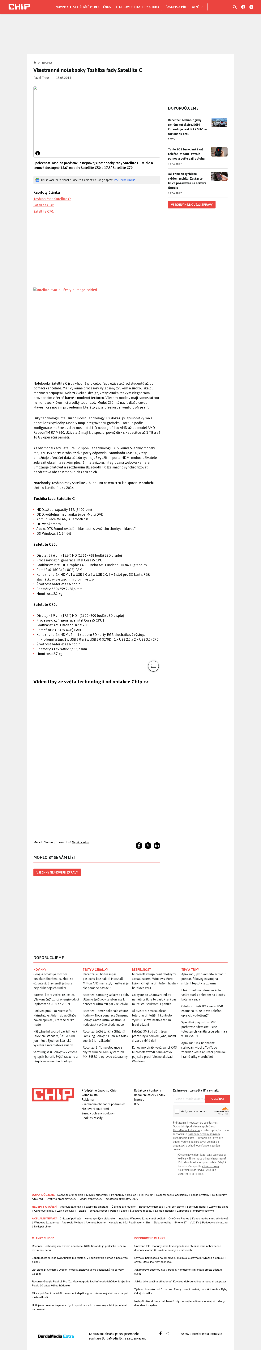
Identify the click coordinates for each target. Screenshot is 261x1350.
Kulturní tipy (219, 1194)
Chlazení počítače (71, 1218)
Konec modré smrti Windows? (210, 1218)
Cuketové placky (44, 1210)
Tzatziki (81, 1210)
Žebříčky (86, 7)
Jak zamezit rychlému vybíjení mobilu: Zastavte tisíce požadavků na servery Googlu (187, 180)
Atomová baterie (96, 1222)
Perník (114, 1210)
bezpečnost (141, 969)
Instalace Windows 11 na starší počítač (141, 1218)
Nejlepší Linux (42, 1226)
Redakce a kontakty (147, 1090)
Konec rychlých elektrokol (100, 1218)
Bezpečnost (103, 7)
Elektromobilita (127, 7)
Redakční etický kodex (149, 1095)
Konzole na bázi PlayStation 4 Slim (130, 1222)
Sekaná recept (98, 1210)
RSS (136, 1104)
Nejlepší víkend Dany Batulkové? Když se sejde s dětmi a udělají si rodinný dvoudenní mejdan (179, 1303)
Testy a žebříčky (95, 969)
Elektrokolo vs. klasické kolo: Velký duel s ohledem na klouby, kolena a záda (203, 994)
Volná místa (90, 1095)
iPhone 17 (180, 1222)
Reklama (88, 1099)
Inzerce (139, 1099)
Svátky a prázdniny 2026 (61, 1198)
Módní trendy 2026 (90, 1198)
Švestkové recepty (141, 1210)
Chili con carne (175, 1206)
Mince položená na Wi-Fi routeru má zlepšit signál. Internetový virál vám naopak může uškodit (80, 1295)
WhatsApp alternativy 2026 (121, 1198)
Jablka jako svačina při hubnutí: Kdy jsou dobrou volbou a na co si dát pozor (180, 1281)
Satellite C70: (43, 211)
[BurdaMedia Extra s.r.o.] (53, 1094)
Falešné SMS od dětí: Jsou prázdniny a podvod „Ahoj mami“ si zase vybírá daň (154, 1036)
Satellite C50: (43, 205)
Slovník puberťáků (97, 1194)
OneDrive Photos (179, 1218)
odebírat (217, 1098)
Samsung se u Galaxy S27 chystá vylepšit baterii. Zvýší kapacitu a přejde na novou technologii (55, 1056)
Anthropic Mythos (72, 1222)
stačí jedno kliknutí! (124, 180)
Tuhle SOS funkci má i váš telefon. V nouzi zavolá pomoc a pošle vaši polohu (186, 154)
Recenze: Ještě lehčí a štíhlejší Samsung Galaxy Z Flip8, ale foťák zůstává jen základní (105, 1036)
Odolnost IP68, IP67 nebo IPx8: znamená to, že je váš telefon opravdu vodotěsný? (202, 1010)
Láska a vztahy (200, 1194)
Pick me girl (146, 1194)
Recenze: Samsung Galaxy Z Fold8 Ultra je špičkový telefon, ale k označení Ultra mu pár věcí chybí (106, 999)
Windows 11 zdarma (46, 1222)
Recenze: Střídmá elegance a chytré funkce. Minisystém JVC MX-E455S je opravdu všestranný (105, 1052)
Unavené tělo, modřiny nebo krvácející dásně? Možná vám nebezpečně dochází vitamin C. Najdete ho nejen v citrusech (177, 1247)
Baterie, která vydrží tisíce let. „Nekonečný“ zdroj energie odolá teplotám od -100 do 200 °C (56, 999)
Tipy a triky (150, 7)
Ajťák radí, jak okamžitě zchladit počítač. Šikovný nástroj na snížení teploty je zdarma (203, 978)
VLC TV (194, 1222)
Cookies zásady (92, 1118)
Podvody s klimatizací (215, 1222)
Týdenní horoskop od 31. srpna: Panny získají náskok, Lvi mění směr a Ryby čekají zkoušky (180, 1291)
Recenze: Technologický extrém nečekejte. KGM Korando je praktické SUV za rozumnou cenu (187, 127)
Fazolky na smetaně (96, 1206)
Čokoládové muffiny (123, 1206)
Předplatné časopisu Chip (99, 1090)
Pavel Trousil (42, 77)
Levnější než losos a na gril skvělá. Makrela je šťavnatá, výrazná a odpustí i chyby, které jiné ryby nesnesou (179, 1259)
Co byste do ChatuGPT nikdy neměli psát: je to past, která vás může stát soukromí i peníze (154, 999)
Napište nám (80, 842)
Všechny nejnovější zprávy (57, 872)
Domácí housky (164, 1210)
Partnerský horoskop (123, 1194)
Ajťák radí (38, 1198)
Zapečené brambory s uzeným (195, 1210)
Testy (74, 7)
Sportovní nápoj (196, 1206)
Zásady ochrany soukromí (99, 1113)
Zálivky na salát (218, 1206)
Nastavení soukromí (95, 1108)
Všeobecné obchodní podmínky (103, 1104)
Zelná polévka (65, 1210)
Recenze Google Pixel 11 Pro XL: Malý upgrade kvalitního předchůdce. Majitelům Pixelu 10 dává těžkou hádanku (81, 1283)
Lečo (124, 1210)
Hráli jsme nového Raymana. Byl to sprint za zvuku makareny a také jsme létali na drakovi (79, 1307)
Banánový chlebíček (151, 1206)
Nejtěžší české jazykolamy (172, 1194)
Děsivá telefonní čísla (70, 1194)
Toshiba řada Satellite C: (52, 199)
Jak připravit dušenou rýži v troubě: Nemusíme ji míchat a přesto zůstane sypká (178, 1271)
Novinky (62, 7)
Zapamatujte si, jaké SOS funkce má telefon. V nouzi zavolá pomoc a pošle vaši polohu (80, 1259)
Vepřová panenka (70, 1206)
